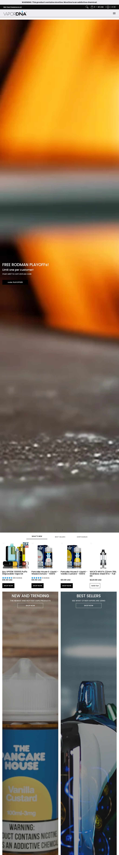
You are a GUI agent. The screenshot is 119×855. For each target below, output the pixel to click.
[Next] (62, 530)
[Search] (87, 7)
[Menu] (114, 13)
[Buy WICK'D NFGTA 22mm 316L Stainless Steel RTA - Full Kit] (103, 554)
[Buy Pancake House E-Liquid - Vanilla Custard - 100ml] (74, 554)
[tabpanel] (59, 564)
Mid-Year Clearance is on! (12, 7)
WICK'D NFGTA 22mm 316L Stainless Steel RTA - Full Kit (103, 573)
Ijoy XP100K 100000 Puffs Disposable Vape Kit (14, 572)
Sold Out (95, 586)
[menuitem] (97, 7)
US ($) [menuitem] (113, 7)
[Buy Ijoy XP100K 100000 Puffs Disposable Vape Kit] (15, 554)
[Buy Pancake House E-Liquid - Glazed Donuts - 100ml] (44, 554)
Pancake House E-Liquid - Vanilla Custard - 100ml (74, 572)
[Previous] (56, 530)
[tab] (36, 537)
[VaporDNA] (15, 13)
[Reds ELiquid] (59, 276)
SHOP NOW (8, 586)
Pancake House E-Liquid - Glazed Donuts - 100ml (44, 572)
